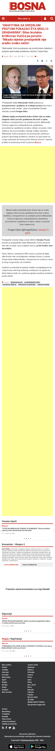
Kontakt (5, 716)
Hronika (5, 675)
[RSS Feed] (3, 728)
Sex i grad (32, 685)
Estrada (31, 690)
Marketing (6, 711)
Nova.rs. (37, 142)
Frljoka (30, 695)
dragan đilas (16, 282)
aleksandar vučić (32, 282)
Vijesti (4, 667)
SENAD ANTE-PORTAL (36, 702)
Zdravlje (31, 672)
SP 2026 (31, 700)
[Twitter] (10, 728)
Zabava (31, 692)
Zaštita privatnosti (9, 724)
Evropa (5, 685)
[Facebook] (6, 728)
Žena (30, 687)
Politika (5, 670)
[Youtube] (14, 728)
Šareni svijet (33, 697)
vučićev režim (43, 285)
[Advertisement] (27, 174)
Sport (4, 680)
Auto (29, 680)
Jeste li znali (33, 665)
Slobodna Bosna (27, 740)
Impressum (6, 719)
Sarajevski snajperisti (36, 705)
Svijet (4, 687)
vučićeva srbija (9, 285)
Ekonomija (6, 677)
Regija (4, 682)
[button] (51, 67)
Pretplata (5, 714)
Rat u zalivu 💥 (24, 19)
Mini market (7, 692)
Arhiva (4, 709)
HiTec (30, 677)
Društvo (5, 690)
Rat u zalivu (6, 665)
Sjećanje (31, 667)
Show (30, 682)
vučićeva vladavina (26, 285)
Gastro (30, 675)
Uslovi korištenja (8, 721)
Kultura (30, 670)
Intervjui (5, 672)
